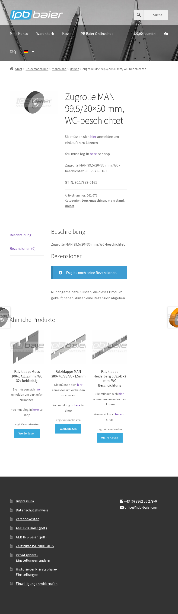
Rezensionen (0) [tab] (22, 248)
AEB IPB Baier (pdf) (31, 537)
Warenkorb (45, 33)
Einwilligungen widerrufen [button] (36, 583)
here (94, 153)
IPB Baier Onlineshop (96, 33)
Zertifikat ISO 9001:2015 (35, 546)
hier (93, 136)
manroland (59, 69)
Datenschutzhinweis (32, 510)
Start (18, 69)
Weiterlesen (27, 433)
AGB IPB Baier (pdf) (31, 528)
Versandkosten (27, 519)
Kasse (66, 33)
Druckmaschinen (37, 69)
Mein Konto (19, 33)
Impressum (25, 501)
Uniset (74, 69)
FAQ (13, 51)
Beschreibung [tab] (21, 235)
